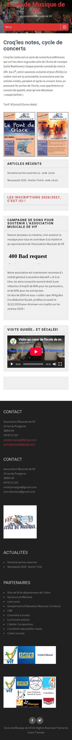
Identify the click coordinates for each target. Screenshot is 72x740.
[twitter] (39, 720)
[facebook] (32, 720)
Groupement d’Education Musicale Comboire (34, 606)
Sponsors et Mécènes (19, 597)
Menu (8, 27)
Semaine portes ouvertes (22, 173)
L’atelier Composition (20, 624)
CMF (9, 610)
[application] (36, 352)
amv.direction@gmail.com (19, 444)
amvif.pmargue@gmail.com (20, 440)
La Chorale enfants (18, 620)
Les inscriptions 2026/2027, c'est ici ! (34, 199)
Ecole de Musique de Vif (36, 7)
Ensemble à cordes (18, 615)
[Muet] (54, 364)
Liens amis (13, 601)
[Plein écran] (60, 364)
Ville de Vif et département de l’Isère (28, 592)
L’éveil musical (15, 633)
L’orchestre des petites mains (24, 629)
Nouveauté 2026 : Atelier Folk (24, 180)
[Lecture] (12, 364)
